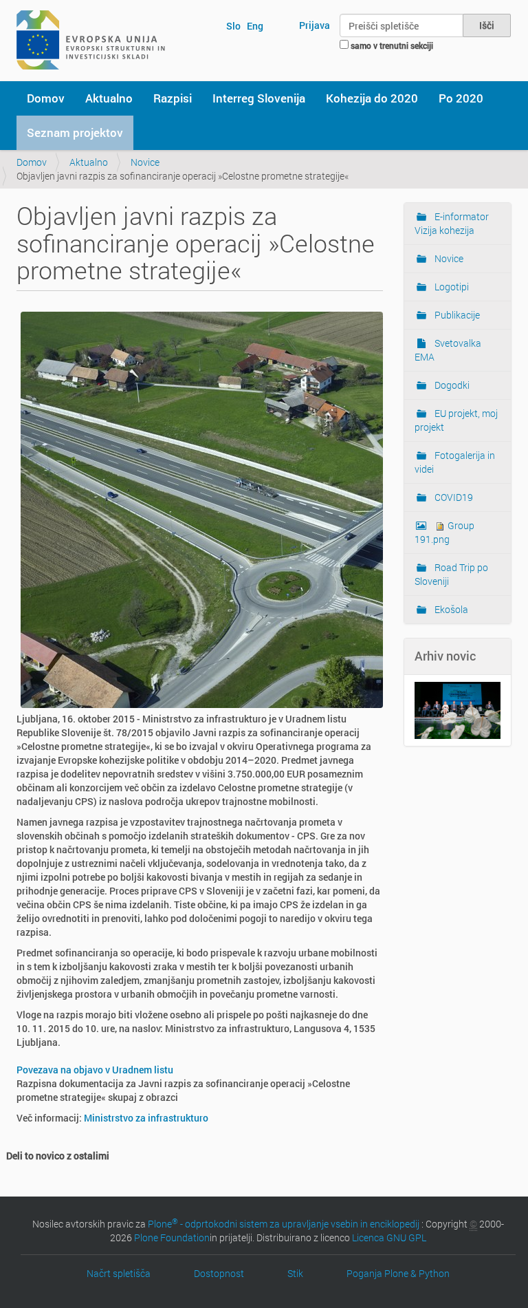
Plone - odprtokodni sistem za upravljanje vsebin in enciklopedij (283, 1223)
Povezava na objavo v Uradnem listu (94, 1069)
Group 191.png (444, 532)
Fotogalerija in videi (455, 462)
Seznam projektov (75, 132)
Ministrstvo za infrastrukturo (146, 1117)
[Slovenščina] (90, 39)
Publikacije (456, 314)
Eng (255, 25)
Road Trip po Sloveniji (451, 574)
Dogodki (451, 385)
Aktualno (109, 98)
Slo (233, 25)
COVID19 (452, 497)
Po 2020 (461, 98)
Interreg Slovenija (258, 98)
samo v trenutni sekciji (392, 45)
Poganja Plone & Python (398, 1273)
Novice (145, 162)
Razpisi (172, 98)
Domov (46, 98)
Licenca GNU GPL (389, 1237)
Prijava (314, 25)
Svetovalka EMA (448, 349)
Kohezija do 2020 (372, 98)
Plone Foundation (172, 1237)
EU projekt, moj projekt (456, 420)
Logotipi (450, 286)
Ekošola (450, 609)
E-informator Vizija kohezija (452, 223)
